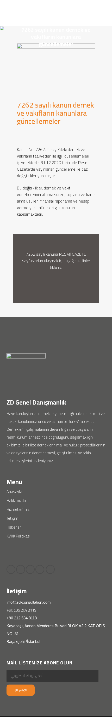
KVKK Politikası (18, 536)
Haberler (14, 527)
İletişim (12, 518)
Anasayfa (14, 491)
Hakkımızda (16, 500)
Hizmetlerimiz (18, 509)
